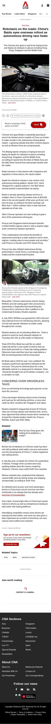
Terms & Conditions (26, 712)
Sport (28, 645)
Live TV (5, 645)
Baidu (15, 557)
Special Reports (9, 650)
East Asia (25, 25)
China (6, 557)
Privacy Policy (41, 712)
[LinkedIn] (28, 689)
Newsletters (7, 654)
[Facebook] (16, 689)
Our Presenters (8, 676)
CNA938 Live (31, 637)
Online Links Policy (35, 714)
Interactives (31, 641)
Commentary (7, 641)
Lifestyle (5, 632)
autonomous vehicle (28, 557)
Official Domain (10, 712)
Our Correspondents (34, 676)
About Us (6, 667)
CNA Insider (31, 628)
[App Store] (20, 696)
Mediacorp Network (34, 667)
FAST (36, 125)
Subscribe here (11, 544)
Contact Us (30, 671)
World (28, 650)
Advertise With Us (10, 671)
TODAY (5, 637)
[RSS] (34, 689)
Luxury (28, 632)
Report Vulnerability (18, 714)
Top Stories (7, 14)
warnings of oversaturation (13, 495)
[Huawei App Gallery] (29, 696)
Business (6, 628)
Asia (41, 14)
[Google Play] (16, 696)
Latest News (19, 14)
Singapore (32, 14)
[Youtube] (22, 689)
